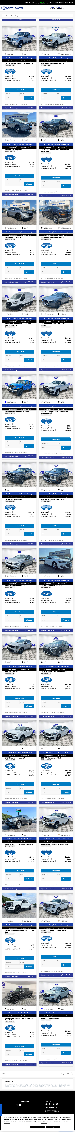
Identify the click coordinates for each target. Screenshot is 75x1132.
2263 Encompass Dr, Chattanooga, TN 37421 (62, 2)
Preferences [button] (44, 1123)
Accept (53, 1127)
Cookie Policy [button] (7, 1123)
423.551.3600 (29, 2)
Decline (37, 1127)
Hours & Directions (56, 9)
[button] (35, 38)
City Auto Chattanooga (11, 108)
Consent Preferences (1, 1110)
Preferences (22, 1127)
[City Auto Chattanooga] (12, 8)
